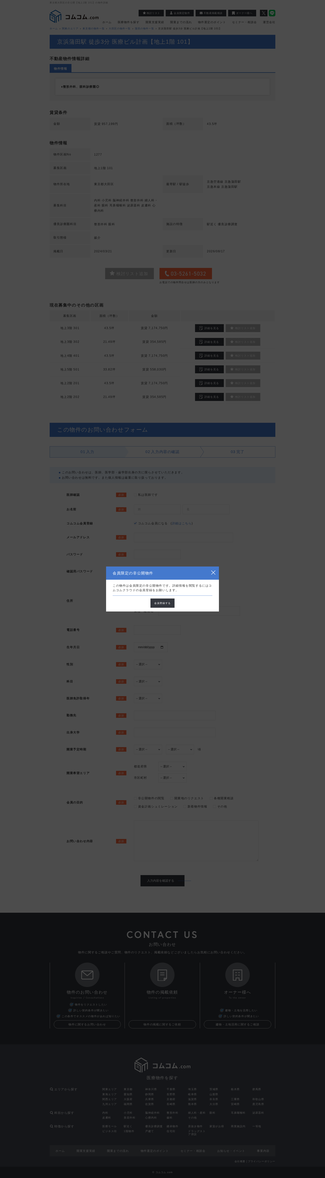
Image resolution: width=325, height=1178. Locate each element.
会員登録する (162, 603)
